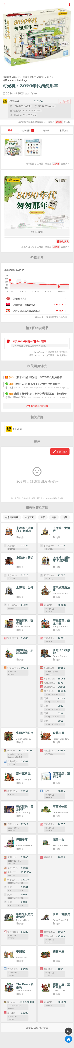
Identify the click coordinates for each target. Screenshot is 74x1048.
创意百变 (29, 517)
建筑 (54, 517)
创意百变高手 (11, 517)
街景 (43, 517)
